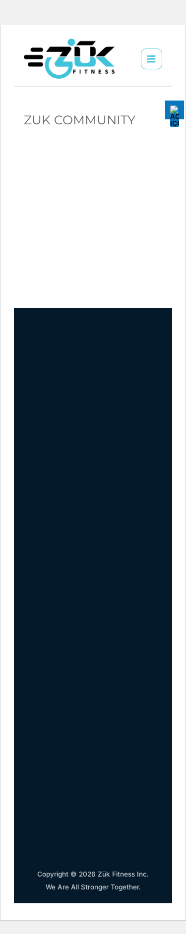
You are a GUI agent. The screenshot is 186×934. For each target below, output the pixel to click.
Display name (68, 187)
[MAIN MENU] (151, 59)
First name (43, 174)
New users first (71, 241)
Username (62, 276)
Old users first (69, 259)
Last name (63, 223)
